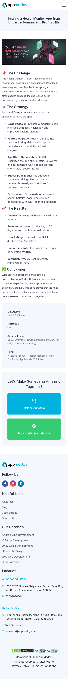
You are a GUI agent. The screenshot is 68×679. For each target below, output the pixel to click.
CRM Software (10, 562)
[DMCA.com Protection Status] (22, 650)
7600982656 (13, 596)
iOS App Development (15, 540)
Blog (4, 507)
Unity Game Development (17, 545)
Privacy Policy (20, 666)
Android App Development (18, 534)
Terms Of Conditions (43, 666)
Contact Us (8, 518)
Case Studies (9, 512)
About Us (7, 501)
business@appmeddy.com (34, 433)
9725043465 (13, 624)
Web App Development (16, 556)
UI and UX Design (12, 551)
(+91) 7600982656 (34, 407)
